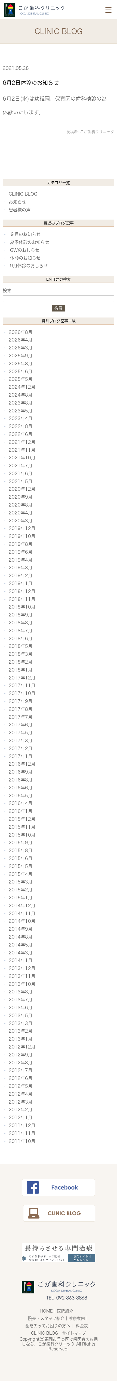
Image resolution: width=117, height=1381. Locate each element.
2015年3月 (20, 882)
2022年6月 (20, 434)
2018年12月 (22, 591)
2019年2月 (20, 575)
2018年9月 (20, 615)
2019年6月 (20, 552)
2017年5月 (20, 732)
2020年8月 (20, 505)
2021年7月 (20, 465)
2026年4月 (20, 340)
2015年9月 (20, 842)
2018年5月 (20, 646)
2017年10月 (22, 693)
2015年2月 (20, 890)
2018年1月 (20, 670)
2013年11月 (22, 976)
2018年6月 (20, 638)
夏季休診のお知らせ (29, 242)
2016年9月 (20, 772)
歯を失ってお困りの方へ (47, 1326)
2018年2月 (20, 662)
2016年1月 (20, 811)
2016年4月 (20, 803)
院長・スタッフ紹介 (46, 1318)
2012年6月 (20, 1078)
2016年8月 (20, 780)
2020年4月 (20, 513)
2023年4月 (20, 418)
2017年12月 (22, 678)
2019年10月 (22, 536)
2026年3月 (20, 348)
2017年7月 (20, 717)
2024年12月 (22, 387)
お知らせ (17, 202)
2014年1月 (20, 960)
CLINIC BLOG (23, 194)
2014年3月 (20, 953)
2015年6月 (20, 858)
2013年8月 (20, 992)
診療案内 (77, 1318)
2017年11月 (22, 685)
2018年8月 (20, 623)
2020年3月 (20, 521)
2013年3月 (20, 1023)
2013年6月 (20, 1007)
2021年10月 (22, 458)
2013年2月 (20, 1031)
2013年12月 (22, 968)
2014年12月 (22, 905)
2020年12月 (22, 489)
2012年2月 (20, 1109)
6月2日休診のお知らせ (31, 82)
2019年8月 (20, 544)
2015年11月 (22, 827)
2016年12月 (22, 764)
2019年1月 (20, 583)
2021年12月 (22, 442)
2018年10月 (22, 607)
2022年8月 (20, 426)
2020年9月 (20, 497)
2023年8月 (20, 403)
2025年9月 (20, 356)
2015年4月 (20, 874)
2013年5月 (20, 1015)
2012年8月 (20, 1063)
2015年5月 (20, 866)
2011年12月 (22, 1125)
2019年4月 (20, 560)
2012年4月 (20, 1094)
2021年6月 (20, 473)
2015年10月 (22, 835)
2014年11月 (22, 913)
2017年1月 (20, 756)
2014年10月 (22, 921)
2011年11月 (22, 1133)
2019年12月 (22, 528)
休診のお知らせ (25, 258)
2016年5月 (20, 795)
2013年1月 (20, 1039)
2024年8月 (20, 395)
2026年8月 (20, 332)
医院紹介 (65, 1311)
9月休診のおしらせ (29, 265)
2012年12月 (22, 1047)
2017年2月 (20, 748)
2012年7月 (20, 1070)
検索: (8, 290)
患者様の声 (19, 210)
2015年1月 (20, 897)
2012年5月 (20, 1086)
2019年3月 (20, 567)
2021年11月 (22, 450)
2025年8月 (20, 363)
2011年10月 (22, 1141)
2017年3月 (20, 740)
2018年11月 (22, 599)
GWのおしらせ (24, 250)
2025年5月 (20, 379)
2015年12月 (22, 819)
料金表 (82, 1326)
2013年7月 (20, 999)
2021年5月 (20, 481)
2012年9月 (20, 1055)
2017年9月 (20, 701)
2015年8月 (20, 850)
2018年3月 (20, 654)
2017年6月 (20, 725)
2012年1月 (20, 1117)
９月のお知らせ (25, 234)
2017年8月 (20, 709)
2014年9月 (20, 929)
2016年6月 (20, 788)
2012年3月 (20, 1102)
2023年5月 (20, 411)
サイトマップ (74, 1333)
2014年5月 (20, 945)
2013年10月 (22, 984)
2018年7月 (20, 630)
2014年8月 (20, 937)
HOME (46, 1311)
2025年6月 (20, 371)
